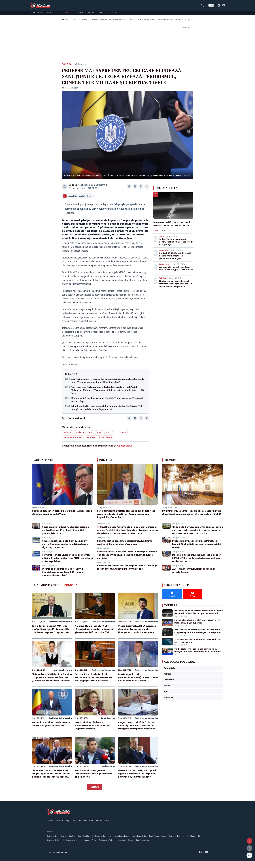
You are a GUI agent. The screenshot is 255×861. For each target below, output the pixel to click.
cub (124, 432)
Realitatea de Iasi (142, 840)
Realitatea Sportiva (68, 836)
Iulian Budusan (108, 718)
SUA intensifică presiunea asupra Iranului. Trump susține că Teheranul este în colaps (107, 400)
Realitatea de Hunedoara (101, 836)
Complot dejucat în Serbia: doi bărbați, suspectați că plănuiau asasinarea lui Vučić (62, 512)
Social (156, 230)
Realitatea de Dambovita (92, 184)
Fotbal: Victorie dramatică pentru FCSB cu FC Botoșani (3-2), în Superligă (176, 242)
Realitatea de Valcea (106, 840)
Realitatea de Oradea (176, 836)
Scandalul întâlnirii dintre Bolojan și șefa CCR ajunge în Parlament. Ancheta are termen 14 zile (127, 567)
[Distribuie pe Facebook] (135, 186)
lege (99, 432)
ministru (80, 432)
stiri (107, 432)
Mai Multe (95, 787)
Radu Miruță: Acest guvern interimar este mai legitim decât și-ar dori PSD (93, 773)
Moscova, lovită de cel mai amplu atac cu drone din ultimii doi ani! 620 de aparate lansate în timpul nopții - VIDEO (172, 227)
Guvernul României (73, 437)
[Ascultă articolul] (249, 841)
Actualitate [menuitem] (53, 13)
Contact (50, 820)
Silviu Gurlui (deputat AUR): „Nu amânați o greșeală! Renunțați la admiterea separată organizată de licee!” (51, 630)
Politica (85, 19)
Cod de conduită (102, 820)
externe (67, 432)
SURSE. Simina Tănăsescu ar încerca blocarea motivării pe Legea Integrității (92, 725)
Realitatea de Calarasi (157, 836)
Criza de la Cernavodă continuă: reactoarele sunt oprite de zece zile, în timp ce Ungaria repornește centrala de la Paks (197, 530)
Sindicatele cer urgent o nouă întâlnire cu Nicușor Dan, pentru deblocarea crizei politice (175, 284)
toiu (90, 432)
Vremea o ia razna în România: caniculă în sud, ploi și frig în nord (176, 268)
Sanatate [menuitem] (103, 13)
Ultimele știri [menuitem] (36, 13)
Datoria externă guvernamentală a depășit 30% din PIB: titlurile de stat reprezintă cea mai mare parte (196, 558)
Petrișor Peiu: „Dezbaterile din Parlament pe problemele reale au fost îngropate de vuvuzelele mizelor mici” (94, 679)
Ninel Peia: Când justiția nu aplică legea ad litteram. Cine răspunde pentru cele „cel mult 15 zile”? (137, 773)
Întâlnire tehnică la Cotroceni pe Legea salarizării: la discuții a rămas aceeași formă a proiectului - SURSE (191, 512)
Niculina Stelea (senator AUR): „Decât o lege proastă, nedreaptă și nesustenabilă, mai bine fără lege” (94, 630)
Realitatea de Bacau (121, 836)
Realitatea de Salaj (139, 836)
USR (116, 432)
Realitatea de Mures (70, 840)
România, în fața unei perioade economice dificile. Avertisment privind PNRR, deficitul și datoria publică (67, 558)
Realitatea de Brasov (125, 840)
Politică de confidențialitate (83, 820)
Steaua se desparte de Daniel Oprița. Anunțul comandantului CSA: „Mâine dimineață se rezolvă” (63, 572)
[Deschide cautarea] (202, 5)
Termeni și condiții (62, 820)
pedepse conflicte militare (99, 437)
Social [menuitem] (91, 13)
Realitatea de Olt (194, 836)
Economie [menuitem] (79, 13)
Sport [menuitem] (114, 13)
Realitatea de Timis (89, 840)
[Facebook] (218, 5)
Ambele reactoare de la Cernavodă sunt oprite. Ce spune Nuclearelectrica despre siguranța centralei (65, 544)
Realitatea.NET (52, 836)
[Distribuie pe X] (146, 186)
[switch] (211, 5)
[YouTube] (223, 5)
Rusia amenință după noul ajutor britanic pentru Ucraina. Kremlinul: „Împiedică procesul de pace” (65, 530)
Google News (124, 445)
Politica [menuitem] (67, 13)
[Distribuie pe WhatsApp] (141, 186)
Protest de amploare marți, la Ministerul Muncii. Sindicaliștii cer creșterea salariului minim (196, 544)
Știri (75, 19)
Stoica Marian (108, 766)
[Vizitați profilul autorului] (64, 186)
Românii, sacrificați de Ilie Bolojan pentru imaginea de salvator (51, 724)
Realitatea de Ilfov (53, 840)
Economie (163, 250)
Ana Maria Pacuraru (63, 670)
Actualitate (164, 264)
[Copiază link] (129, 186)
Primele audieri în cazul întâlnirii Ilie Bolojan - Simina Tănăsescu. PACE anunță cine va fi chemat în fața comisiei (107, 408)
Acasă (67, 19)
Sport (161, 236)
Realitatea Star (83, 836)
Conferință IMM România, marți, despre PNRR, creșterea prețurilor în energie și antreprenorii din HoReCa (175, 257)
